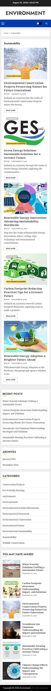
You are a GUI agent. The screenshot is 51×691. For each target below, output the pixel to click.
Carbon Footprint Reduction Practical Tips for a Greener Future (23, 292)
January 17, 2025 (30, 636)
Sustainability (9, 537)
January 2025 (9, 459)
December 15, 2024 (20, 363)
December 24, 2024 (20, 229)
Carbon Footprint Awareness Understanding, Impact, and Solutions (34, 587)
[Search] (46, 23)
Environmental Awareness (16, 513)
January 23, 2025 (30, 595)
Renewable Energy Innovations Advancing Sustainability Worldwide (25, 221)
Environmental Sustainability (16, 143)
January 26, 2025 (30, 573)
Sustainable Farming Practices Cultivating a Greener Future (34, 649)
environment (11, 211)
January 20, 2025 (19, 94)
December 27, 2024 (20, 161)
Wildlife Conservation (13, 542)
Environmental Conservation (17, 519)
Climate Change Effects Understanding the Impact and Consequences (34, 669)
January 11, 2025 (30, 677)
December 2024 (10, 464)
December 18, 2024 (20, 300)
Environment (25, 13)
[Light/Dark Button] (39, 23)
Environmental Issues (13, 525)
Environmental (11, 349)
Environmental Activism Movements (21, 507)
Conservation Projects (14, 76)
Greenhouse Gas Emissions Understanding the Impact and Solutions (24, 430)
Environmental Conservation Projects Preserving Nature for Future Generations (25, 86)
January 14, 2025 (30, 655)
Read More (10, 110)
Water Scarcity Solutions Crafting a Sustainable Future (33, 567)
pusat (8, 94)
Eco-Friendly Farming (13, 490)
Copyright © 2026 (11, 687)
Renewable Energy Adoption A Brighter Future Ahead (25, 357)
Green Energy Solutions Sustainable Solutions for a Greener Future (22, 154)
